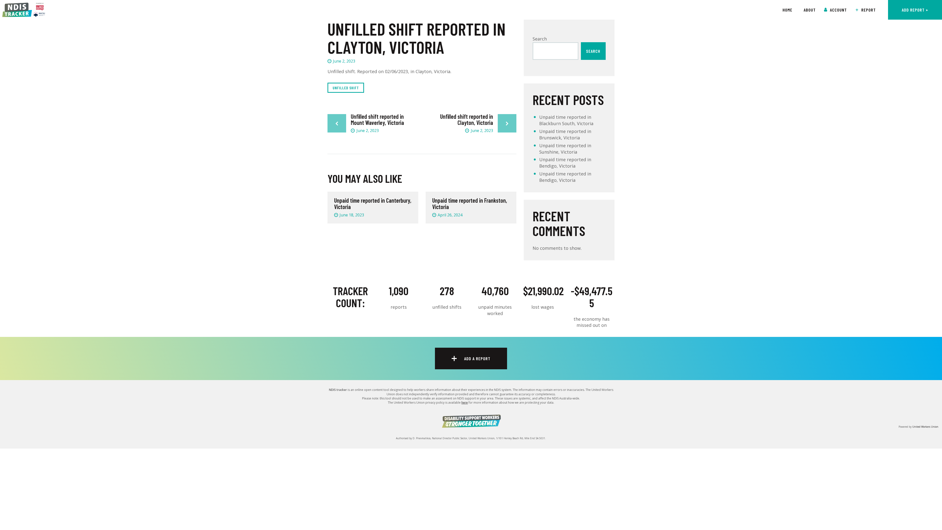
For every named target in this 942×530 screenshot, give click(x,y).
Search (540, 39)
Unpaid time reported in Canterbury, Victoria (372, 203)
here (464, 402)
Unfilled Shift (346, 87)
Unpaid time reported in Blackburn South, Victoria (566, 120)
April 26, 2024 (450, 215)
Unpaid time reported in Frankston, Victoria (469, 203)
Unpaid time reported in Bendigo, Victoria (565, 163)
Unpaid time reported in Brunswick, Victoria (565, 134)
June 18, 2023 (352, 215)
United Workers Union (925, 426)
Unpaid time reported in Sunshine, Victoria (565, 149)
